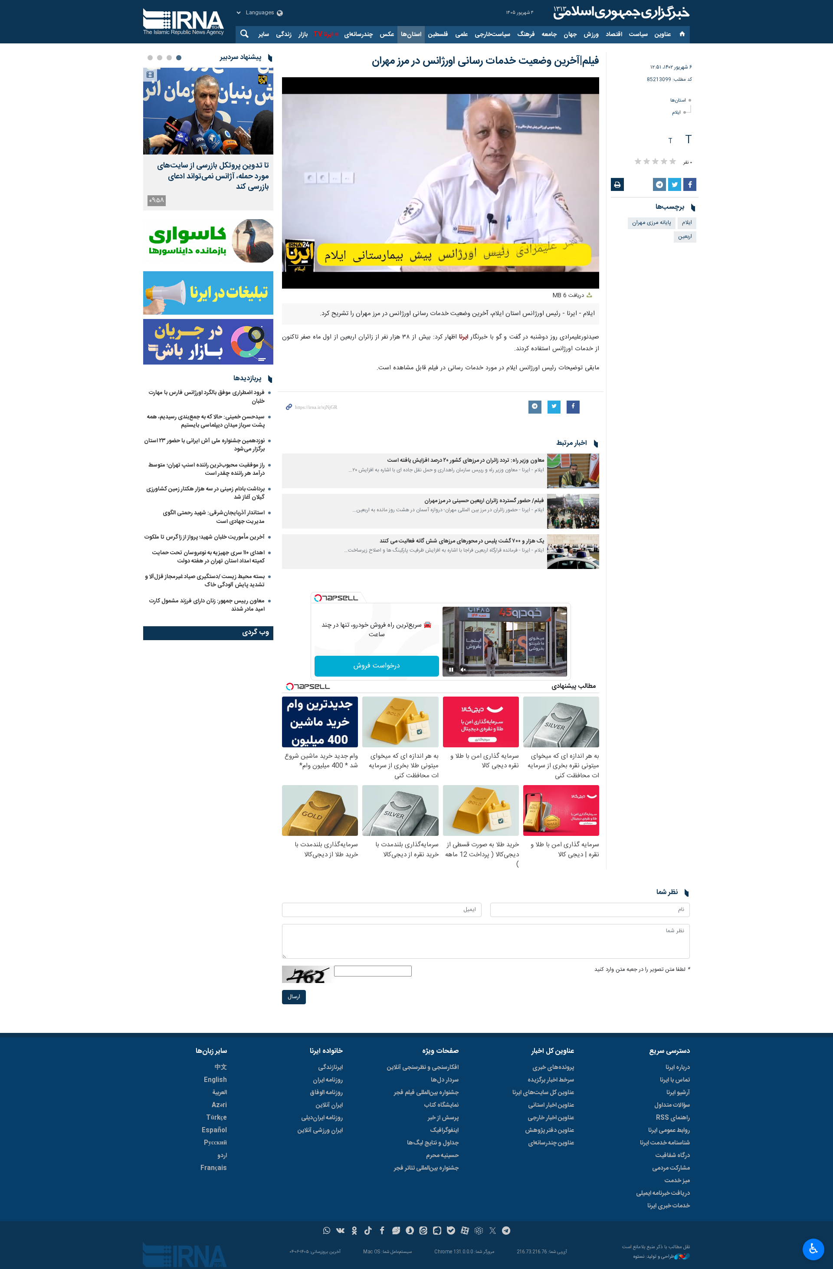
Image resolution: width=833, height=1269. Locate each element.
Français (213, 1168)
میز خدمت (677, 1181)
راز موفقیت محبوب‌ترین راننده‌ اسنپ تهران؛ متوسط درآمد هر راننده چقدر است (206, 469)
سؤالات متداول (672, 1105)
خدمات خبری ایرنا (668, 1206)
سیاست (638, 35)
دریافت (569, 295)
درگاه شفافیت (673, 1156)
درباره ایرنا (678, 1067)
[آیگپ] (437, 1232)
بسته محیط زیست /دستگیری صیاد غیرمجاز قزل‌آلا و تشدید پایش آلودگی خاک (205, 581)
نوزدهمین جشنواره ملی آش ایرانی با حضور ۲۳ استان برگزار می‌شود (204, 445)
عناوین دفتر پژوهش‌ (549, 1130)
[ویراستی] (396, 1232)
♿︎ (813, 1248)
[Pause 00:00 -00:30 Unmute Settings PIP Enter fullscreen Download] (440, 183)
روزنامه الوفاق (326, 1093)
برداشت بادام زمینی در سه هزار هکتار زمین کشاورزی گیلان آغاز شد (205, 493)
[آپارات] (465, 1232)
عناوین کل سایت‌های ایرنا (543, 1093)
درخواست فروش (377, 666)
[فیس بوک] (382, 1232)
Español (214, 1130)
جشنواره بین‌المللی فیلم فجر (426, 1093)
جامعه (549, 35)
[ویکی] (340, 1232)
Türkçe (216, 1118)
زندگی (284, 35)
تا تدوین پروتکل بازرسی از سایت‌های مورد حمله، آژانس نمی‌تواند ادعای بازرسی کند (213, 177)
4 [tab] (150, 57)
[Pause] (451, 669)
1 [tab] (178, 57)
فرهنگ (526, 35)
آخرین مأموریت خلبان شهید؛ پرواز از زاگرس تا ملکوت (204, 537)
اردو (222, 1156)
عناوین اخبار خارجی (551, 1118)
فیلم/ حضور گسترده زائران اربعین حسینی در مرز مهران (484, 501)
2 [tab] (169, 57)
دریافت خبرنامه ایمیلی (663, 1193)
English (215, 1080)
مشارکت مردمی (671, 1168)
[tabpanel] (208, 139)
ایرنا (620, 13)
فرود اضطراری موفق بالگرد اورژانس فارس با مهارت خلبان (207, 397)
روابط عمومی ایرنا (669, 1130)
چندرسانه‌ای (358, 35)
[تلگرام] (506, 1232)
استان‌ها (411, 35)
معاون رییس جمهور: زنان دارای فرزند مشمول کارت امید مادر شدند (207, 605)
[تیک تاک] (368, 1232)
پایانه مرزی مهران (651, 222)
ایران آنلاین (329, 1105)
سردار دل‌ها (445, 1080)
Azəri (219, 1105)
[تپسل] (318, 598)
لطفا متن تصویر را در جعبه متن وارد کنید (642, 970)
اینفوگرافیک (444, 1130)
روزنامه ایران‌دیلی (322, 1118)
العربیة (219, 1093)
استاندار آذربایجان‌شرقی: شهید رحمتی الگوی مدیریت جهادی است (214, 517)
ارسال (294, 997)
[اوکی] (354, 1232)
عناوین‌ (663, 35)
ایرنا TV (323, 35)
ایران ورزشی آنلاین (320, 1130)
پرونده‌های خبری (553, 1067)
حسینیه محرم (442, 1156)
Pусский (215, 1143)
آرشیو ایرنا (678, 1093)
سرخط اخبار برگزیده (551, 1080)
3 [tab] (159, 57)
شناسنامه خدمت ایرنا (665, 1143)
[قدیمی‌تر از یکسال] (573, 471)
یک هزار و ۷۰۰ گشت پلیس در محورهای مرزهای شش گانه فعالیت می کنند (462, 541)
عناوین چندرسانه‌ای (551, 1143)
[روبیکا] (479, 1232)
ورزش (591, 35)
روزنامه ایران (328, 1080)
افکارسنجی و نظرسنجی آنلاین (423, 1067)
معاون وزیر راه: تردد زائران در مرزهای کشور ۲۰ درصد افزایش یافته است (465, 460)
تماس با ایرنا (675, 1080)
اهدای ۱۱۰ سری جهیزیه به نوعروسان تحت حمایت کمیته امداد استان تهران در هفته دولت (208, 557)
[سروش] (410, 1232)
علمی (461, 35)
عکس (387, 35)
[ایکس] (492, 1232)
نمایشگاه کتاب (441, 1105)
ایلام (676, 112)
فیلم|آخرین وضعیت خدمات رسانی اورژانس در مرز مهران (485, 61)
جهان (570, 35)
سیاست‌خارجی (492, 35)
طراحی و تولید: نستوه (653, 1257)
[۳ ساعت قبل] (208, 111)
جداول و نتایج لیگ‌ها (433, 1143)
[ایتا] (424, 1232)
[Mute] (463, 669)
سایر (264, 35)
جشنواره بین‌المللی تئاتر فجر (426, 1168)
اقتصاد (614, 35)
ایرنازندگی (330, 1067)
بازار (303, 35)
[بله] (451, 1232)
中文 (221, 1067)
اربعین (685, 236)
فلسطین (438, 35)
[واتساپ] (327, 1232)
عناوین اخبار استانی (551, 1105)
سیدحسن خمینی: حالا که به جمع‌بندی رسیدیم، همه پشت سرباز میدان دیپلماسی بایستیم (206, 421)
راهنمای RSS (673, 1118)
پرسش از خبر (443, 1118)
